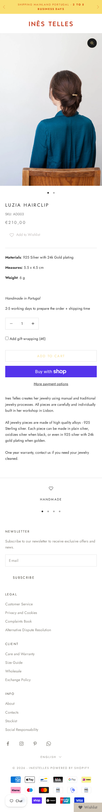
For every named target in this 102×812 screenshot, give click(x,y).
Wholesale (13, 671)
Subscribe (24, 577)
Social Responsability (21, 729)
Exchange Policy (18, 679)
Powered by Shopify (69, 768)
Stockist (11, 721)
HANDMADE (51, 499)
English (48, 757)
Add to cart (51, 356)
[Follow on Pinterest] (35, 743)
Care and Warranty (20, 653)
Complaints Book (18, 621)
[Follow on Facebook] (7, 743)
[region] (51, 494)
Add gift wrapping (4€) (27, 338)
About (9, 703)
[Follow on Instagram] (21, 743)
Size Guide (13, 662)
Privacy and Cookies (21, 612)
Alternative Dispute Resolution (28, 629)
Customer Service (19, 604)
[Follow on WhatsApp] (48, 743)
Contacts (12, 712)
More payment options (51, 383)
